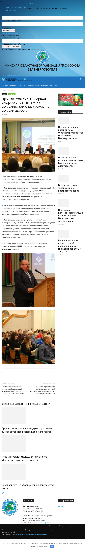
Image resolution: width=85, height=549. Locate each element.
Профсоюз (11, 94)
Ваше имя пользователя (11, 21)
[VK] (29, 373)
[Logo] (9, 81)
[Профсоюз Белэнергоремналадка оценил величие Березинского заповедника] (70, 203)
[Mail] (32, 3)
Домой (4, 91)
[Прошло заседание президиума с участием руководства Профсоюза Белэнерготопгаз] (28, 415)
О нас (20, 85)
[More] (39, 373)
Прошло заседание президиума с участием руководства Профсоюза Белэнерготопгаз (70, 133)
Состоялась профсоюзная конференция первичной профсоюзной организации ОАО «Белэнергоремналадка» (42, 390)
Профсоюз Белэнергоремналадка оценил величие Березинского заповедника (70, 215)
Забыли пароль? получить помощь (15, 33)
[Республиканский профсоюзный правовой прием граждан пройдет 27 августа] (70, 234)
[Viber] (34, 373)
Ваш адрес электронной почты (13, 44)
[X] (9, 373)
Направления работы (31, 85)
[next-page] (4, 493)
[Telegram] (24, 373)
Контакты (53, 85)
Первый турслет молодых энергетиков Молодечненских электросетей (70, 161)
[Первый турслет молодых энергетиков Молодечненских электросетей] (28, 443)
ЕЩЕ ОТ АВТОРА (42, 404)
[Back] (35, 3)
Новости (13, 85)
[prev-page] (2, 493)
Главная (5, 85)
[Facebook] (29, 3)
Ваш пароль (6, 28)
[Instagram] (31, 3)
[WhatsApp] (14, 373)
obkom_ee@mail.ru (44, 523)
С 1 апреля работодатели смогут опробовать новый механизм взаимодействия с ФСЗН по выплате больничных (13, 390)
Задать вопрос (73, 526)
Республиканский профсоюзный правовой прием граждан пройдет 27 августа (69, 246)
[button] (80, 79)
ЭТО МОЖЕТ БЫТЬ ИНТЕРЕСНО (18, 404)
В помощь (44, 85)
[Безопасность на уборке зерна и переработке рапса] (28, 472)
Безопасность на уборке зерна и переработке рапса (68, 188)
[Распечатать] (19, 373)
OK (52, 546)
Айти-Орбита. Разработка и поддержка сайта (31, 534)
